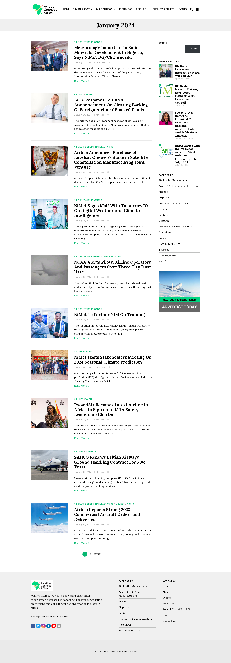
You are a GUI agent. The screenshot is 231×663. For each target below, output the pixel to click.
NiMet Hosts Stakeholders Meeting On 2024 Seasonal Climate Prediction (113, 360)
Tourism (164, 249)
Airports (90, 451)
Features (164, 220)
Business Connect (164, 9)
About (166, 591)
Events (182, 9)
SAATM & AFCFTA (82, 9)
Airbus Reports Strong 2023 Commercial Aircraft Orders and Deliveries (107, 514)
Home (66, 9)
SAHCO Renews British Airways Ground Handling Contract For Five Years (110, 462)
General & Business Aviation (175, 226)
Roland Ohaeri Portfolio (177, 609)
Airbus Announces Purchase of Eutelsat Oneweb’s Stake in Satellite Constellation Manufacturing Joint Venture (111, 160)
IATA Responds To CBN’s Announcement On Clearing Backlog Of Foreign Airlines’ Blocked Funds (111, 104)
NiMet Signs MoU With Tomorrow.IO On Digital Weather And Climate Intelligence (111, 210)
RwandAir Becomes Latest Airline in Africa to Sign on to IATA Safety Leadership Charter (111, 409)
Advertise (168, 603)
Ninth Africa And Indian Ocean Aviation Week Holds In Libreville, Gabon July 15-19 (187, 154)
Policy (119, 256)
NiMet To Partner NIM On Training (109, 314)
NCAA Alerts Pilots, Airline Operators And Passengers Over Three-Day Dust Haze (112, 267)
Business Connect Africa (173, 203)
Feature (141, 9)
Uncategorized (83, 352)
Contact (168, 615)
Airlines (78, 94)
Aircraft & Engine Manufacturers (93, 147)
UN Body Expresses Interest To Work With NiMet (187, 71)
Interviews (125, 9)
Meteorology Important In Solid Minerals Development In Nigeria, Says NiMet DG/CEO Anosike (108, 52)
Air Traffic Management (88, 42)
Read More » (81, 80)
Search (163, 42)
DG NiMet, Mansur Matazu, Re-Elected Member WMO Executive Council (186, 94)
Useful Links (170, 620)
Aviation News (104, 9)
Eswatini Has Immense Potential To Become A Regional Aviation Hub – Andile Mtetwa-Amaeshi (186, 124)
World (89, 94)
